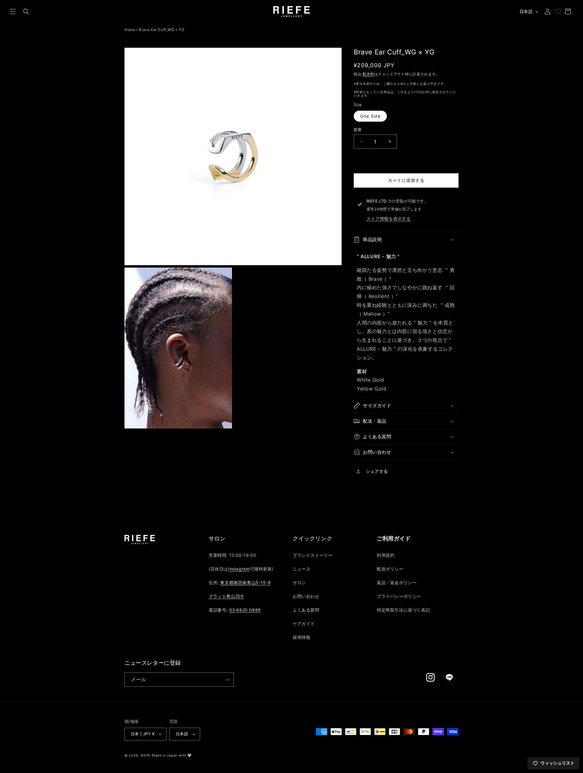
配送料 (368, 73)
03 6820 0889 (245, 609)
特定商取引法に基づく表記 (403, 609)
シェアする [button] (377, 471)
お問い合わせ (306, 596)
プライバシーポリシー (399, 596)
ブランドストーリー (312, 555)
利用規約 (385, 555)
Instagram (239, 568)
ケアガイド (304, 623)
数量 (358, 129)
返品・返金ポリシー (397, 582)
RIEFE (146, 755)
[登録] (227, 679)
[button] (12, 11)
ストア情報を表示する (389, 218)
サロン (299, 582)
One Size (370, 115)
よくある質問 (306, 609)
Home (129, 29)
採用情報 (301, 637)
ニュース (301, 568)
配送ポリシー (390, 568)
